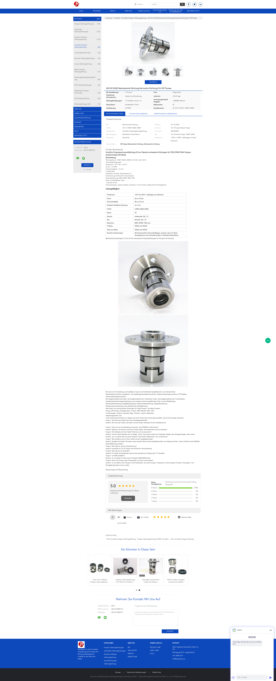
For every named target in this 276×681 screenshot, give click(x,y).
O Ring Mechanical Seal (87, 53)
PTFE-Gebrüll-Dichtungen (87, 85)
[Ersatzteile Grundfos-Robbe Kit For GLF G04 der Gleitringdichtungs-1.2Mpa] (151, 566)
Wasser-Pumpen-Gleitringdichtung (87, 71)
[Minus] (270, 630)
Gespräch (153, 82)
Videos (112, 11)
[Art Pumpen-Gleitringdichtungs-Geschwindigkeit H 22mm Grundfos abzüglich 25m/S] (125, 566)
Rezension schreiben (128, 499)
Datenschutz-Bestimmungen (136, 672)
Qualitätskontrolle (160, 11)
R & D (152, 653)
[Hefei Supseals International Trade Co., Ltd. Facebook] (189, 4)
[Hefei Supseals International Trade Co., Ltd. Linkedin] (200, 4)
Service (131, 653)
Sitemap (118, 672)
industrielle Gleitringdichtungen (87, 30)
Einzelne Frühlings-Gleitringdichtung (87, 38)
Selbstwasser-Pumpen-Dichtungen (87, 92)
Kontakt (77, 122)
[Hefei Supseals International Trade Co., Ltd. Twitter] (194, 4)
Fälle (76, 131)
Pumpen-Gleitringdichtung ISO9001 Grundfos (153, 539)
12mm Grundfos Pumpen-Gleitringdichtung (121, 539)
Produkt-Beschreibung (139, 114)
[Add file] (233, 677)
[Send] (270, 677)
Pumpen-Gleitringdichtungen (87, 24)
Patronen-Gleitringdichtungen (87, 58)
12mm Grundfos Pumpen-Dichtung (182, 539)
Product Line (155, 647)
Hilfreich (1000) (186, 517)
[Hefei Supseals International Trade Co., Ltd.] (77, 158)
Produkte (97, 11)
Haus (81, 11)
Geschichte (132, 650)
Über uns (128, 11)
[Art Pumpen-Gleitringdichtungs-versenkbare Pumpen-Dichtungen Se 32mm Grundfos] (176, 566)
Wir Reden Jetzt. (193, 11)
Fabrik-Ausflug (144, 11)
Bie (129, 647)
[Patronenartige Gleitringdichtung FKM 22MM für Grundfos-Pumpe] (100, 566)
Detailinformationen (114, 114)
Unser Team (132, 657)
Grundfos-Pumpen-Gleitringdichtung (87, 46)
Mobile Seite (156, 672)
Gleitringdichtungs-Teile (87, 104)
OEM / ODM (154, 650)
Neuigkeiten (79, 127)
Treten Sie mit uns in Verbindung (176, 11)
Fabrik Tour (79, 113)
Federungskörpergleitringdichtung (87, 78)
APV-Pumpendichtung (87, 98)
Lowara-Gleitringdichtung (87, 64)
